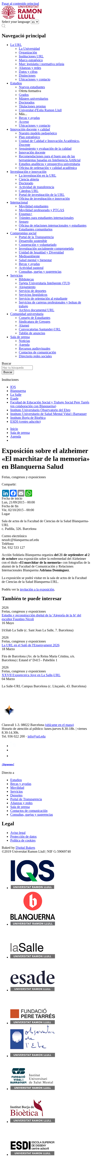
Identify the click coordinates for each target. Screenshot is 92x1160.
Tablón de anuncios (32, 333)
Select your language (16, 21)
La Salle (15, 394)
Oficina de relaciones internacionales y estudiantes (52, 225)
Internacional (19, 202)
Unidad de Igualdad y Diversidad (41, 252)
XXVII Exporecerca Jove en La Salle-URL (31, 675)
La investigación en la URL (37, 175)
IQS (13, 387)
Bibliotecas (26, 279)
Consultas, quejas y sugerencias (40, 271)
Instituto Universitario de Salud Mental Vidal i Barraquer (48, 414)
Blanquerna (18, 391)
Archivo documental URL (36, 310)
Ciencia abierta (29, 179)
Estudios (16, 83)
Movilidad (17, 787)
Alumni (24, 325)
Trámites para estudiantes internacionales (46, 218)
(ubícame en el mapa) (59, 725)
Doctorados (26, 102)
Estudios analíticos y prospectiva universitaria (49, 164)
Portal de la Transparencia (36, 237)
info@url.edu (37, 736)
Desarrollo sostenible (33, 241)
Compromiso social (23, 233)
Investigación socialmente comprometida (46, 248)
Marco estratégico (31, 60)
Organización (28, 52)
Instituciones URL (31, 56)
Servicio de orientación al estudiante (43, 298)
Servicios (16, 275)
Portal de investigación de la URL (42, 195)
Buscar (6, 363)
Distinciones (27, 75)
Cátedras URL (29, 191)
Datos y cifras (28, 71)
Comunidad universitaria (26, 314)
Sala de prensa (20, 337)
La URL (16, 45)
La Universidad (29, 48)
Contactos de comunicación (37, 352)
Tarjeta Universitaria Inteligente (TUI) (44, 283)
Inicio (14, 429)
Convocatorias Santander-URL (40, 329)
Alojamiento (27, 287)
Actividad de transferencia (36, 187)
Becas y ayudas (29, 118)
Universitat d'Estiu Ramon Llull (40, 110)
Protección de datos (23, 836)
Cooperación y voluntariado (37, 244)
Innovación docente (32, 152)
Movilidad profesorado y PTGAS (41, 210)
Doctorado (26, 183)
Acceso (24, 121)
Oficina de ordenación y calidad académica (48, 168)
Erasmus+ (25, 214)
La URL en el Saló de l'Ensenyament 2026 (30, 645)
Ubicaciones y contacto (34, 79)
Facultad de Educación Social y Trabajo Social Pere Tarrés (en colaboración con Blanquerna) (49, 404)
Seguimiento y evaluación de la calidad (45, 148)
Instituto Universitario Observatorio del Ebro (40, 410)
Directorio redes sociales (35, 356)
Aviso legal (17, 832)
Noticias (24, 341)
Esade (14, 398)
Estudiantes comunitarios (35, 229)
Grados (24, 95)
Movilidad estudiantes (33, 206)
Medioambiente (29, 256)
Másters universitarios (33, 98)
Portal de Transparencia (26, 799)
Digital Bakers (25, 847)
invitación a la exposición (37, 589)
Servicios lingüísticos (33, 294)
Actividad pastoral (31, 268)
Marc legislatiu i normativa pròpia (41, 64)
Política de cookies (23, 840)
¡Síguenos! (8, 764)
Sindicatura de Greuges (34, 321)
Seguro (23, 221)
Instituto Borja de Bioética (28, 417)
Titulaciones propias (32, 106)
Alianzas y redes (30, 68)
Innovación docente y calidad (30, 129)
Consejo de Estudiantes (34, 318)
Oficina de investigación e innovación (44, 198)
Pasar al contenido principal (20, 3)
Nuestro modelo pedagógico (38, 133)
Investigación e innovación (28, 171)
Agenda (24, 344)
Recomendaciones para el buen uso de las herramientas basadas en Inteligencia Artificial (49, 158)
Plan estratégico (29, 137)
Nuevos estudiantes (32, 87)
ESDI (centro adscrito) (25, 421)
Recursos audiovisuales (34, 348)
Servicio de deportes (32, 291)
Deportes (16, 795)
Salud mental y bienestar (35, 260)
